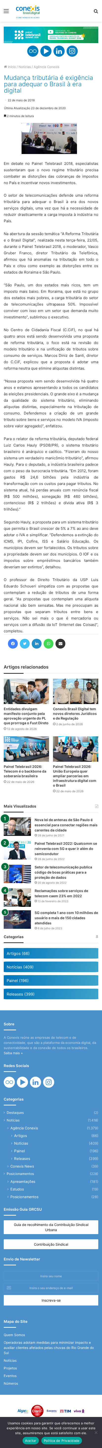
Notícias (25, 67)
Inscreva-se (51, 1300)
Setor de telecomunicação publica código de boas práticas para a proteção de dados (63, 872)
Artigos (20, 1135)
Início (11, 67)
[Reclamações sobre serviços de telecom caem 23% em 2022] (17, 897)
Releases (22, 1158)
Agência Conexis (46, 67)
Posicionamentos (20, 1174)
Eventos (10, 1376)
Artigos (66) (18, 953)
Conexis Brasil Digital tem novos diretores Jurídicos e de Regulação (75, 713)
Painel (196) (18, 980)
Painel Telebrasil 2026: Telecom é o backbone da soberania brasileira (25, 771)
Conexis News (22, 1166)
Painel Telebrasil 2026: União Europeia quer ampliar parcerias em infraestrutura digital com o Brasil (74, 775)
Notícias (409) (20, 967)
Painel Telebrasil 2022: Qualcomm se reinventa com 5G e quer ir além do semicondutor (66, 848)
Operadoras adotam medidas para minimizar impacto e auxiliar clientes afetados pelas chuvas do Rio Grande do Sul (49, 1348)
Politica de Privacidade (62, 1441)
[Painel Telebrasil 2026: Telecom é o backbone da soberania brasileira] (26, 749)
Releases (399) (21, 994)
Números (11, 1383)
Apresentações (22, 1181)
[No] (95, 1432)
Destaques (15, 1113)
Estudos (17, 1189)
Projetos (10, 1368)
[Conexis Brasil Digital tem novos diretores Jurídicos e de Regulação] (75, 691)
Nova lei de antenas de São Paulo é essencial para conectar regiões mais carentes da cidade (66, 825)
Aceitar (30, 1441)
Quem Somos (14, 1335)
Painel (19, 1151)
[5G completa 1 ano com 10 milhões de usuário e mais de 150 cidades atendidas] (17, 919)
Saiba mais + (13, 1053)
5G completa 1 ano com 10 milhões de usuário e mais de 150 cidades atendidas (66, 918)
